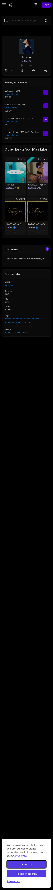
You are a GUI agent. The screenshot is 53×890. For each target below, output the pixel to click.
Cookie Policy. (20, 855)
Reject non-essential (26, 873)
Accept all (26, 864)
